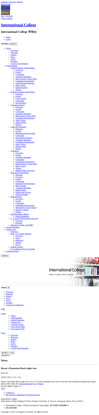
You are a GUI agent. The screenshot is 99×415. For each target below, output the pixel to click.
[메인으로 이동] (3, 309)
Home (8, 37)
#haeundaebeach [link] (26, 384)
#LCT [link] (35, 384)
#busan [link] (40, 384)
